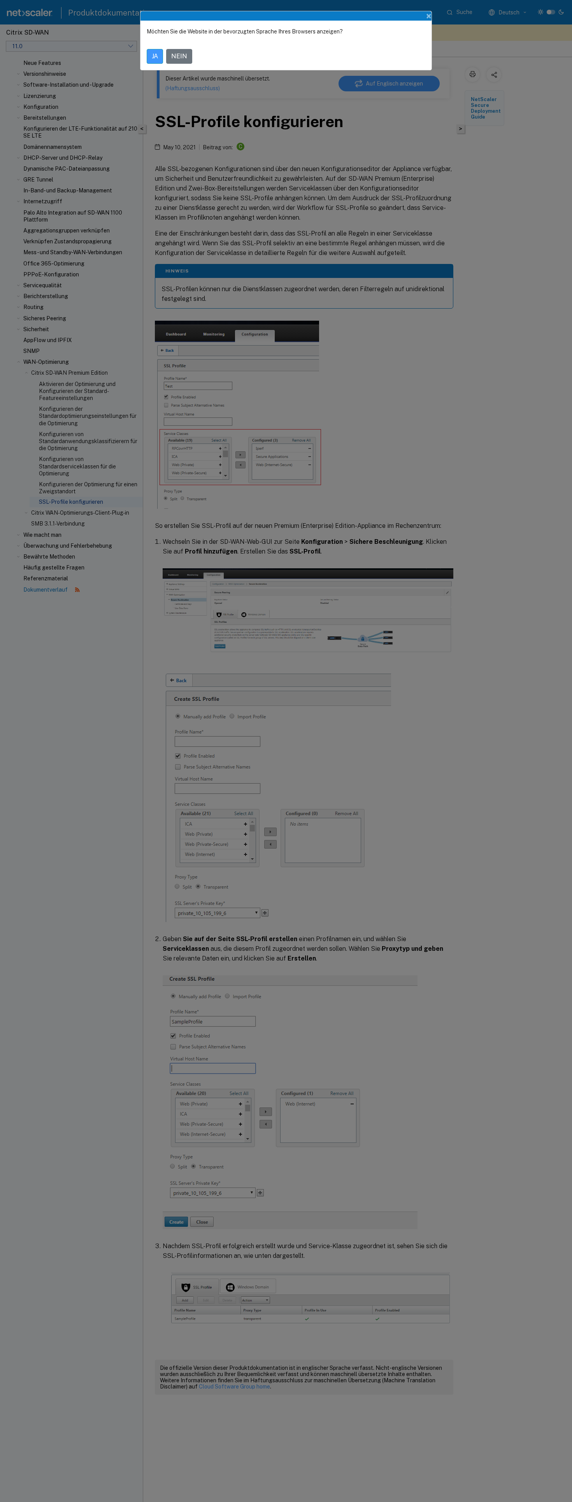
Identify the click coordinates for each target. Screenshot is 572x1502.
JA (155, 56)
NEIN (179, 56)
